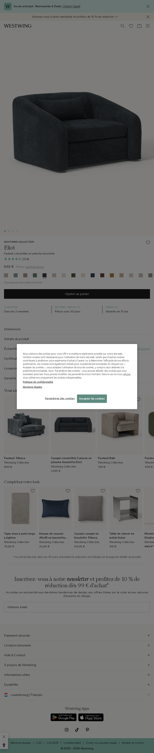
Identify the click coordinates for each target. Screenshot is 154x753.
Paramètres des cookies (60, 398)
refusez (127, 374)
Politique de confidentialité (38, 381)
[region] (77, 376)
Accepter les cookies (92, 398)
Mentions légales (32, 386)
